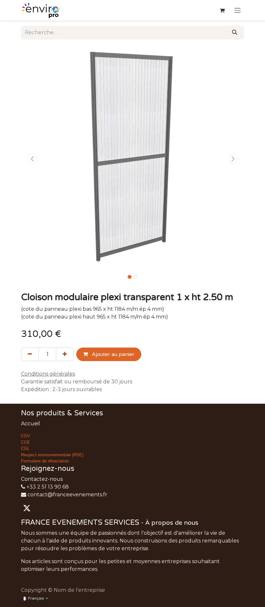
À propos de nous (171, 523)
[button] (32, 158)
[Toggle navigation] (237, 10)
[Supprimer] (30, 354)
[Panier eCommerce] (222, 10)
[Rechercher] (234, 32)
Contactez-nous (42, 479)
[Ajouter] (65, 354)
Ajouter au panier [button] (112, 354)
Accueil (30, 423)
